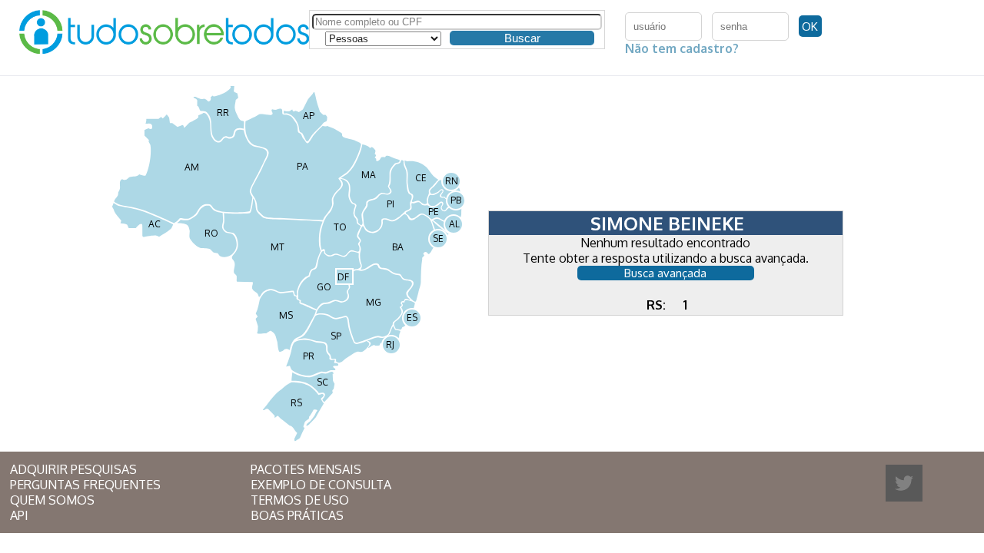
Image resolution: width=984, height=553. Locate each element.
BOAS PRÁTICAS (297, 515)
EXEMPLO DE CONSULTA (321, 484)
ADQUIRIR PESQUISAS (73, 469)
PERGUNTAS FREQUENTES (85, 484)
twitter (904, 483)
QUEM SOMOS (52, 500)
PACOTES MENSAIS (306, 469)
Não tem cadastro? (682, 48)
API (19, 515)
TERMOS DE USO (300, 500)
